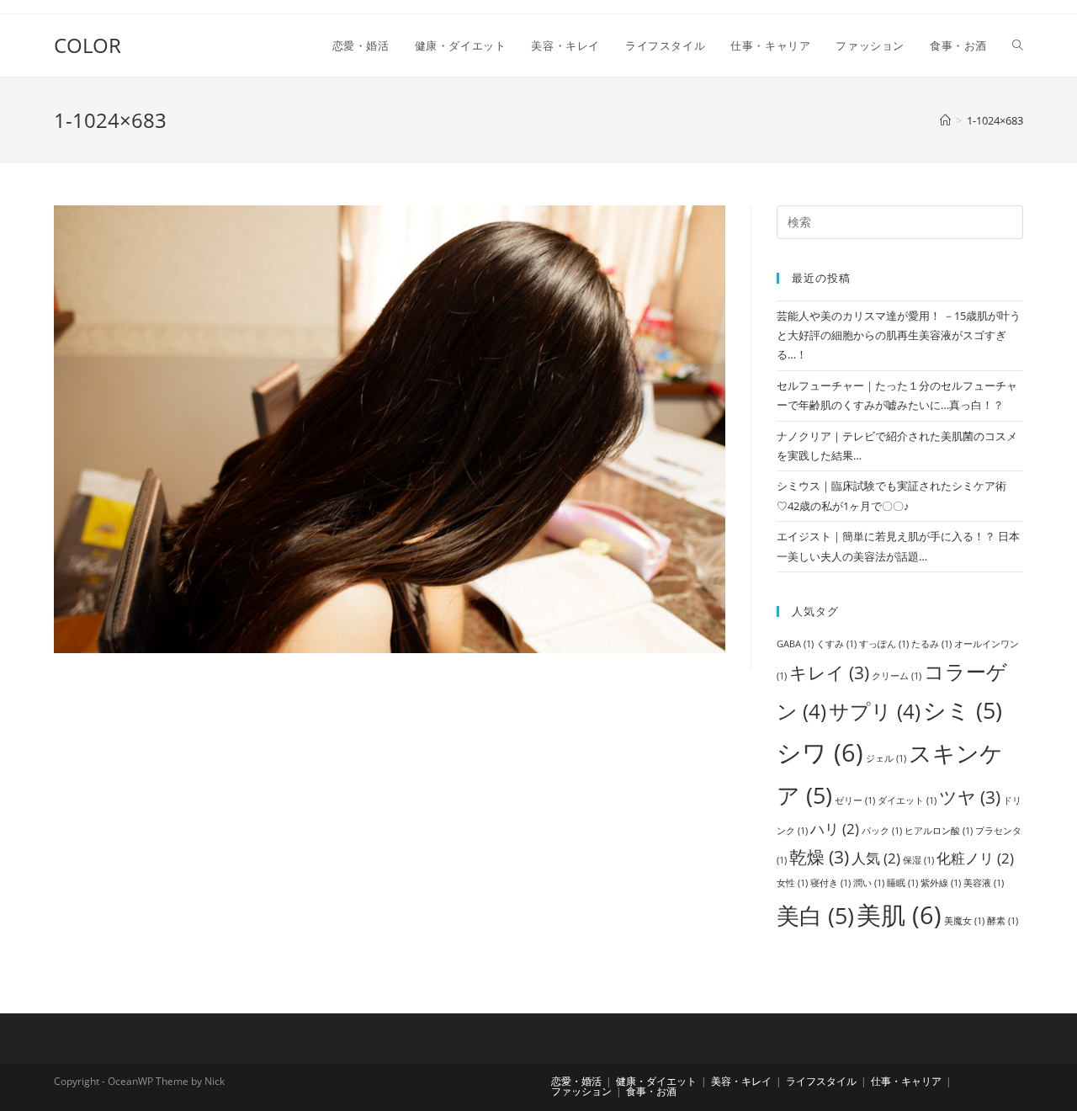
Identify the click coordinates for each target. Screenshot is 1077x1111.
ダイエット (907, 800)
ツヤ (969, 797)
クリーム (896, 676)
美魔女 (964, 921)
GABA (795, 644)
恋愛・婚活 (576, 1081)
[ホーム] (945, 120)
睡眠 (902, 883)
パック (882, 831)
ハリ (834, 828)
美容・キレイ (741, 1081)
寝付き (830, 883)
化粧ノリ (975, 858)
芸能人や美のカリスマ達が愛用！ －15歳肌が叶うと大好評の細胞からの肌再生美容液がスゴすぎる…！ (899, 335)
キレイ (829, 672)
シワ (820, 752)
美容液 (983, 883)
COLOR (87, 45)
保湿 (918, 860)
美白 (815, 915)
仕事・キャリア (906, 1081)
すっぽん (884, 644)
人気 (876, 858)
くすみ (836, 644)
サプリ (874, 711)
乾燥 (819, 857)
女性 (792, 883)
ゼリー (855, 800)
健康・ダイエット (656, 1081)
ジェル (886, 758)
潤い (868, 883)
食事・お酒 (651, 1091)
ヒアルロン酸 (939, 831)
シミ (962, 710)
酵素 (1002, 921)
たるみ (931, 644)
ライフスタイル (821, 1081)
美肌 (899, 915)
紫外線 (940, 883)
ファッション (581, 1091)
